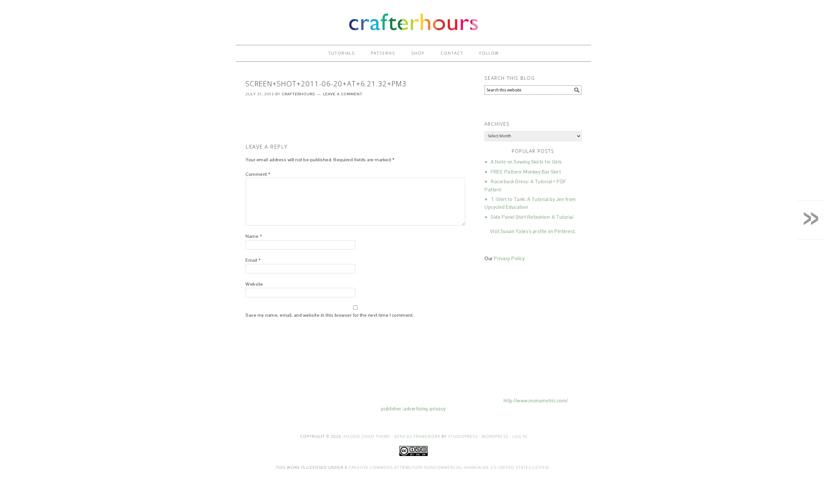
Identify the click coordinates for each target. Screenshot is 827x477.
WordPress (495, 436)
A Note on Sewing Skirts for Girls (526, 162)
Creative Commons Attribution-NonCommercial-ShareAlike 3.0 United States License (449, 467)
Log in (519, 436)
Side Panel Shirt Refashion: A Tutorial (532, 217)
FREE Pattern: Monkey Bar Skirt (526, 172)
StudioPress (463, 436)
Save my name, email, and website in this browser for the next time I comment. (330, 315)
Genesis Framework (417, 436)
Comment (258, 174)
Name (254, 236)
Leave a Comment (342, 94)
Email (253, 260)
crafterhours (413, 19)
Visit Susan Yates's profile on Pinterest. (533, 231)
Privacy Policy (509, 258)
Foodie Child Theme (367, 436)
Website (254, 284)
